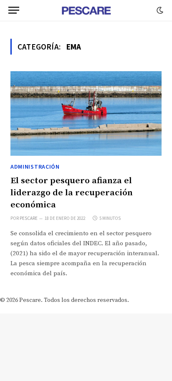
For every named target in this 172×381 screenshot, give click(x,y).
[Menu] (13, 10)
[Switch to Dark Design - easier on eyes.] (159, 10)
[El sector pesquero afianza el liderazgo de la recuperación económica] (86, 113)
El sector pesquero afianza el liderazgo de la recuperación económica (71, 192)
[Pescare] (86, 10)
